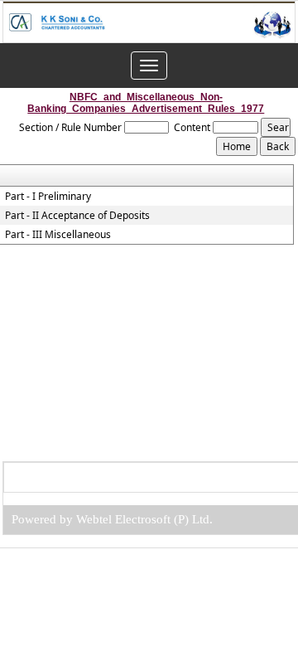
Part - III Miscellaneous (58, 234)
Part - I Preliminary (48, 196)
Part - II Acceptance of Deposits (77, 215)
